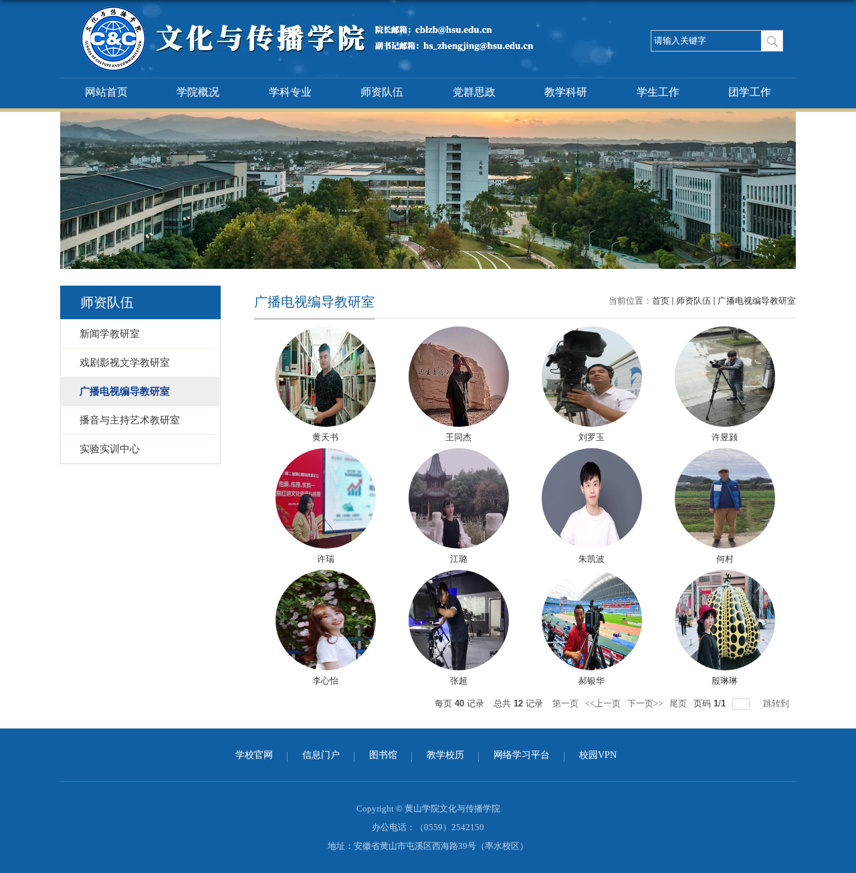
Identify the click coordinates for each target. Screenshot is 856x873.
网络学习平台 (522, 755)
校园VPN (598, 755)
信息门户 (321, 755)
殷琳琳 (725, 681)
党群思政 (474, 92)
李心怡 (325, 681)
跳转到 (777, 703)
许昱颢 (725, 437)
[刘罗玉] (592, 376)
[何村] (725, 498)
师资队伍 (381, 92)
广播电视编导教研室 (757, 301)
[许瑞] (326, 498)
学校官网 (254, 755)
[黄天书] (326, 376)
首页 (660, 301)
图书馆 (383, 755)
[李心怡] (326, 620)
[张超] (459, 620)
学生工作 (658, 92)
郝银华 (591, 681)
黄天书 (325, 437)
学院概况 (198, 92)
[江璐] (459, 498)
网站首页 (106, 92)
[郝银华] (592, 620)
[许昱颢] (725, 376)
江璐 (458, 559)
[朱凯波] (592, 498)
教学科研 (565, 92)
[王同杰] (459, 376)
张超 (458, 681)
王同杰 (458, 437)
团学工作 (749, 92)
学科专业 (290, 92)
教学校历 (445, 755)
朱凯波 (591, 559)
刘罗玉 (591, 437)
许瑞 (325, 559)
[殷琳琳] (725, 620)
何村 (725, 559)
